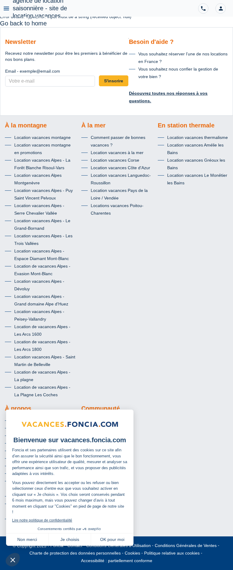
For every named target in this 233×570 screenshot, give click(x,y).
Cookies (132, 553)
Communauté (100, 408)
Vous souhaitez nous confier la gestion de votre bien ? (178, 73)
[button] (220, 8)
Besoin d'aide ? (151, 41)
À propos (18, 408)
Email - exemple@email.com (32, 71)
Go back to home (23, 23)
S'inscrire (113, 80)
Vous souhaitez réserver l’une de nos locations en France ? (183, 57)
